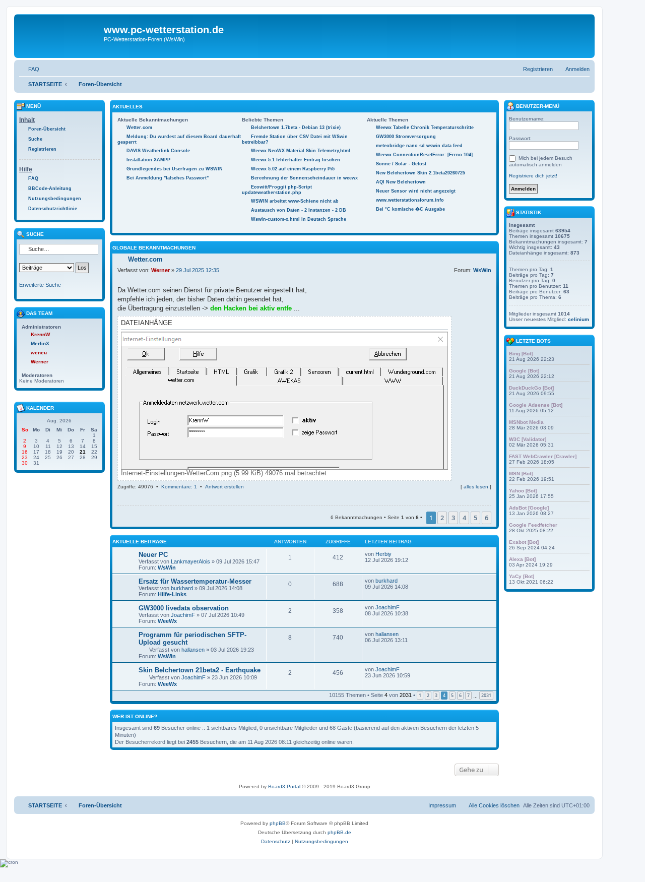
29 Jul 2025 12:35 (197, 270)
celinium (578, 319)
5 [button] (475, 517)
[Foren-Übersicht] (60, 36)
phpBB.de (339, 832)
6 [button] (486, 517)
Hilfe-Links (172, 594)
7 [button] (468, 695)
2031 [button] (486, 695)
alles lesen (476, 486)
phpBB (278, 823)
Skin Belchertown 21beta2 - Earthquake (200, 670)
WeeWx (167, 621)
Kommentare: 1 (179, 486)
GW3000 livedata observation (184, 608)
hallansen (193, 650)
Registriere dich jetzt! (533, 175)
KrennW (40, 334)
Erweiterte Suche (40, 285)
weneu (39, 352)
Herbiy (383, 554)
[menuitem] (29, 69)
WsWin (482, 270)
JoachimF (183, 615)
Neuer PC (153, 554)
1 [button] (420, 695)
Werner (160, 270)
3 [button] (453, 517)
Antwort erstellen (224, 486)
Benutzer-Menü (536, 106)
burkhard (182, 588)
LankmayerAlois (190, 561)
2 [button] (442, 517)
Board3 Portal (284, 786)
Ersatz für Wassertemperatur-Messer (195, 581)
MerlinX (40, 343)
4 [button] (464, 517)
